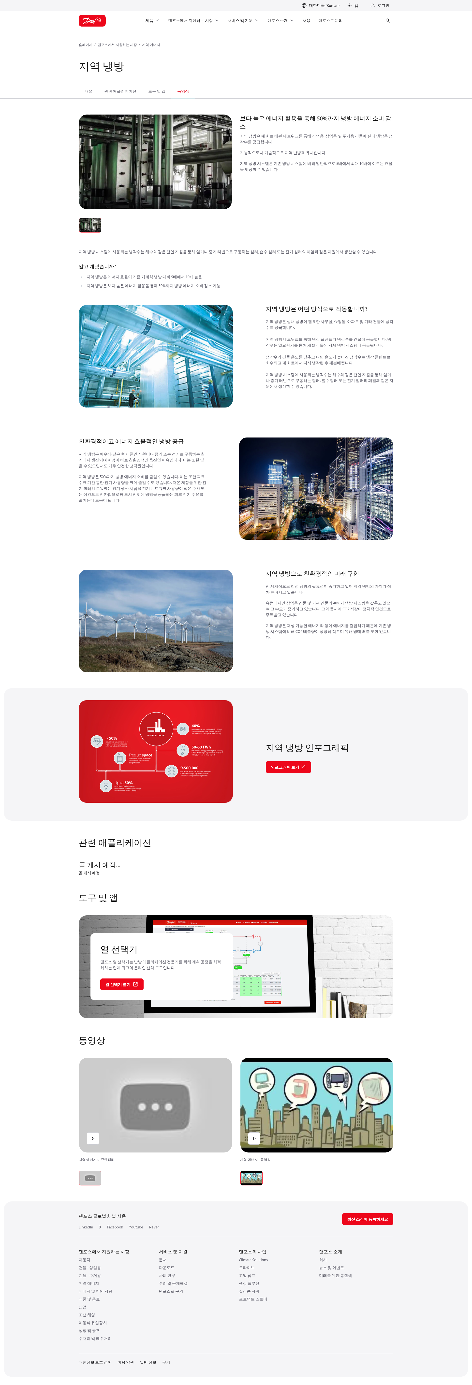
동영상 (183, 91)
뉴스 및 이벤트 (331, 1267)
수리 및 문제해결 (173, 1283)
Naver (154, 1227)
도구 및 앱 (156, 91)
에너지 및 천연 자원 (95, 1291)
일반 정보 (148, 1362)
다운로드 (167, 1267)
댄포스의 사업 (252, 1251)
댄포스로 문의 (171, 1291)
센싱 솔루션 (249, 1283)
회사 (323, 1259)
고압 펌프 (247, 1275)
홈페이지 (85, 45)
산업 (83, 1306)
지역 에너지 (151, 45)
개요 (88, 91)
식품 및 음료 (89, 1299)
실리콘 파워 (249, 1291)
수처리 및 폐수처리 (95, 1338)
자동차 (84, 1259)
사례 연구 (167, 1275)
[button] (352, 5)
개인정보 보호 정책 (95, 1362)
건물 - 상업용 (90, 1267)
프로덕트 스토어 (253, 1299)
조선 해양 (87, 1314)
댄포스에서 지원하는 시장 (117, 45)
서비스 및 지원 (173, 1251)
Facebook (115, 1227)
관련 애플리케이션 (120, 91)
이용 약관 (126, 1362)
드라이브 (247, 1267)
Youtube (136, 1227)
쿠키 (166, 1362)
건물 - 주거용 (90, 1275)
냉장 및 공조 (89, 1330)
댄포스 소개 (330, 1251)
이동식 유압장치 (93, 1322)
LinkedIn (86, 1227)
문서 (163, 1259)
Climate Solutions (253, 1259)
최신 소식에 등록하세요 (367, 1219)
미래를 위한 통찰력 (335, 1275)
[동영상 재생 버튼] (93, 1138)
